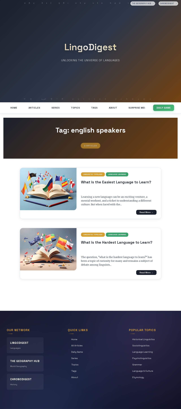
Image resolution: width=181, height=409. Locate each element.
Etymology (138, 377)
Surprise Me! (137, 107)
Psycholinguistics (141, 358)
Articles (34, 107)
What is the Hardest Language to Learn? (116, 242)
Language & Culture (142, 370)
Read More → (146, 212)
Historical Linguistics (143, 339)
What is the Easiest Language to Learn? (116, 182)
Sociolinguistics (140, 345)
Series (55, 107)
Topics (75, 107)
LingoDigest (90, 47)
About (113, 107)
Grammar (137, 364)
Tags (94, 107)
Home (13, 107)
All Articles (77, 345)
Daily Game (164, 107)
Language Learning (117, 174)
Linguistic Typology (93, 174)
